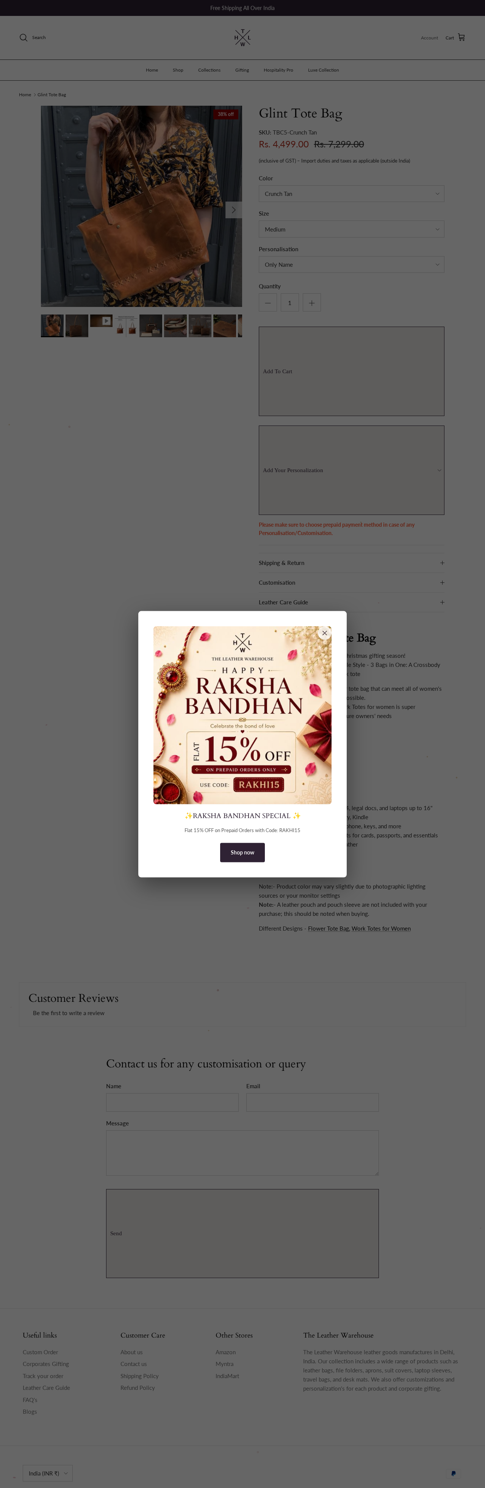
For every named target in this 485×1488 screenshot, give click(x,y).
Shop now (242, 852)
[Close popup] (325, 633)
